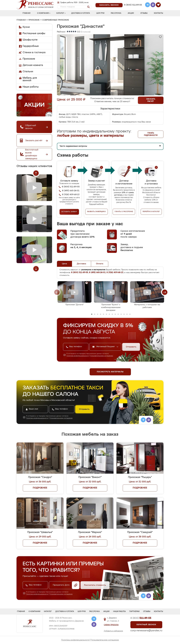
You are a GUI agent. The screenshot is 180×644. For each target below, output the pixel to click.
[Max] (152, 5)
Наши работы (31, 87)
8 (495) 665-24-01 (132, 2)
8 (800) (140, 618)
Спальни (28, 71)
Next (36, 268)
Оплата (99, 264)
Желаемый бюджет (105, 347)
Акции (131, 13)
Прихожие (34, 20)
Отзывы (143, 13)
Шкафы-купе (30, 40)
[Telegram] (147, 5)
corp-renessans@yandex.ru (146, 630)
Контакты (158, 13)
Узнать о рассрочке (124, 211)
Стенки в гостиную (34, 52)
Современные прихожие (55, 20)
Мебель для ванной (30, 79)
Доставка (81, 264)
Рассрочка (116, 13)
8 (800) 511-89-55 (133, 5)
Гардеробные (31, 46)
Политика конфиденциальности (75, 640)
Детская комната (33, 65)
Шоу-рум (100, 13)
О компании (43, 13)
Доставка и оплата (80, 13)
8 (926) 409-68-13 (133, 8)
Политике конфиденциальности (77, 356)
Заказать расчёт (150, 100)
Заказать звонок (109, 5)
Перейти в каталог (151, 211)
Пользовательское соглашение (105, 640)
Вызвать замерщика (96, 211)
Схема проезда (111, 625)
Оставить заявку (69, 212)
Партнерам (134, 611)
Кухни (26, 27)
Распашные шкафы (34, 33)
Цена (64, 264)
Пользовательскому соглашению (101, 356)
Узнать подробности (150, 134)
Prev (36, 173)
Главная (26, 13)
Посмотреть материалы (110, 372)
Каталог (60, 13)
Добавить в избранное (113, 631)
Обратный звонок (146, 625)
